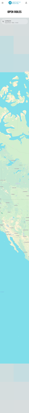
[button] (26, 3)
